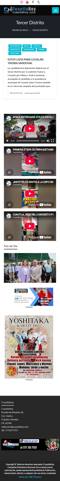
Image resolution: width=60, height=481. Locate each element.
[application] (30, 128)
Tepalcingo (15, 53)
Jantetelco (15, 49)
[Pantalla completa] (52, 140)
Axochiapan (15, 46)
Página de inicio (20, 30)
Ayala (26, 46)
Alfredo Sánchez (16, 93)
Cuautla (36, 46)
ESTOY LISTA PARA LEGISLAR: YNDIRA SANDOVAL (26, 61)
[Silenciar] (48, 140)
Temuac (42, 49)
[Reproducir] (7, 140)
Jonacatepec (29, 49)
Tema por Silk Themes (30, 477)
